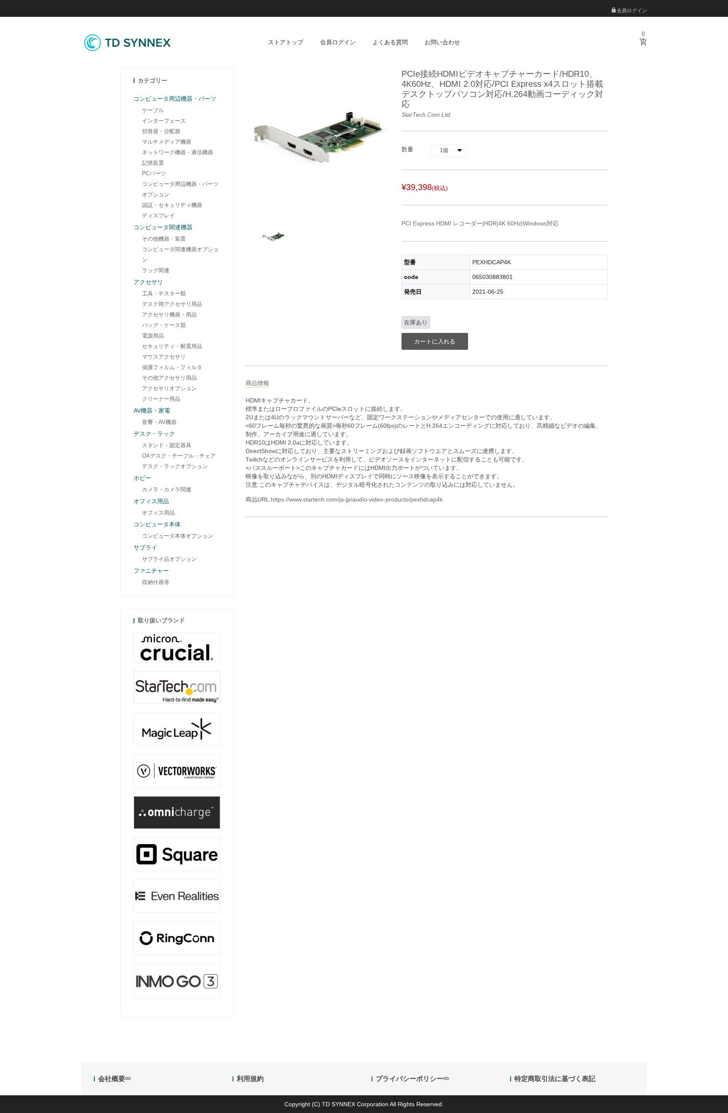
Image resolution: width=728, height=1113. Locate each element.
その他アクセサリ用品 (169, 378)
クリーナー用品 (161, 399)
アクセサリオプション (169, 388)
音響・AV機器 (159, 422)
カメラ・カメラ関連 (166, 489)
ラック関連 (155, 270)
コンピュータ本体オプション (177, 536)
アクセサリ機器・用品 (169, 314)
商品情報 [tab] (257, 383)
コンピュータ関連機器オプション (180, 254)
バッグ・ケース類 (164, 325)
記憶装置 (153, 163)
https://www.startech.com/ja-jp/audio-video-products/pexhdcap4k (357, 499)
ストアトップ (285, 42)
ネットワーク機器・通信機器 (177, 152)
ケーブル (153, 110)
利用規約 (250, 1078)
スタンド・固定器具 (166, 445)
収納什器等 (155, 582)
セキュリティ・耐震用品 (172, 346)
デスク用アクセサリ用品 (172, 304)
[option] (273, 237)
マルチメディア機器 (166, 142)
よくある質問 (390, 42)
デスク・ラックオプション (175, 466)
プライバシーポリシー (409, 1078)
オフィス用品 (158, 513)
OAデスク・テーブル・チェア (179, 456)
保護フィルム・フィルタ (172, 367)
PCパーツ (154, 173)
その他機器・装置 (164, 239)
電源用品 (153, 336)
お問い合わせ (442, 42)
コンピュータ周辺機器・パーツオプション (180, 189)
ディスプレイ (158, 215)
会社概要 (111, 1078)
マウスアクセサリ (164, 357)
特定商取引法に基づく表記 (554, 1078)
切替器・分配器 (161, 131)
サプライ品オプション (169, 559)
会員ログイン (631, 10)
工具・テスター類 (164, 293)
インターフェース (164, 121)
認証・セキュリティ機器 (172, 205)
